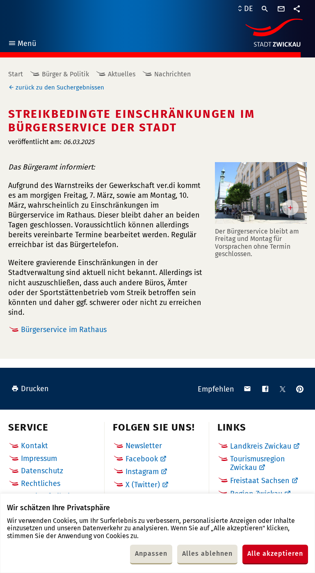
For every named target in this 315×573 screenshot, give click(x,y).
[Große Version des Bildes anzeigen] (261, 192)
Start (15, 74)
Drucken (35, 388)
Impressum (39, 458)
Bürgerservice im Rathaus (64, 329)
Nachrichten (172, 74)
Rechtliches (40, 483)
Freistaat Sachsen (260, 480)
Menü (22, 44)
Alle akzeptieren (275, 553)
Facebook (142, 458)
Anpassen (151, 553)
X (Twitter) (143, 484)
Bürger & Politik (65, 74)
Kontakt (34, 445)
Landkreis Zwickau (260, 446)
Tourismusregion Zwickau (257, 463)
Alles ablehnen (207, 553)
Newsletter (144, 445)
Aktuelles (121, 74)
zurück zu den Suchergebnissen (60, 87)
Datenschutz (42, 470)
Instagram (142, 471)
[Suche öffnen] (265, 9)
